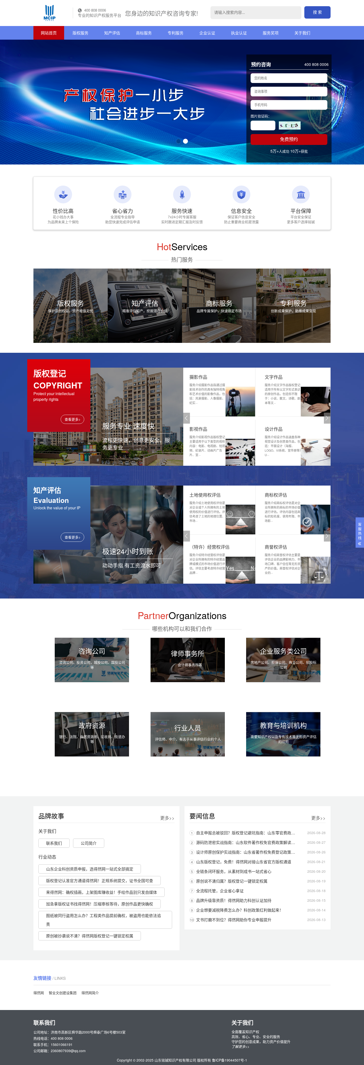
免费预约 (289, 139)
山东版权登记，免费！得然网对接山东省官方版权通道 (241, 862)
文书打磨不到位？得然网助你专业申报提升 (230, 920)
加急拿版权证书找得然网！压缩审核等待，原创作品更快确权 (99, 904)
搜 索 (317, 12)
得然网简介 (90, 992)
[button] (178, 141)
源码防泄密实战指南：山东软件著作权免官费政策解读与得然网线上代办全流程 (244, 842)
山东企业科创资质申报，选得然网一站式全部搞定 (89, 869)
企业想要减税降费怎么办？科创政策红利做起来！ (237, 910)
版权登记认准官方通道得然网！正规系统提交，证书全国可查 (99, 880)
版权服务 (80, 33)
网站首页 (49, 33)
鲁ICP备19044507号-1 (229, 1060)
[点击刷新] (290, 125)
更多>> (167, 818)
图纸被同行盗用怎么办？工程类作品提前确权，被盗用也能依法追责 (103, 920)
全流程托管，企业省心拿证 (217, 891)
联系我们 (54, 843)
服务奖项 (271, 33)
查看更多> (72, 419)
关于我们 (302, 33)
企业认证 (207, 33)
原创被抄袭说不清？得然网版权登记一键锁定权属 (89, 936)
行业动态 (47, 856)
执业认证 (239, 33)
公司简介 (89, 843)
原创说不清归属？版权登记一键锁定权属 (229, 881)
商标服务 (144, 33)
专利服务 (175, 33)
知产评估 (112, 33)
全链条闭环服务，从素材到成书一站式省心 (231, 871)
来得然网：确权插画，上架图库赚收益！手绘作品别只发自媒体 (101, 892)
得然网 (38, 992)
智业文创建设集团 (63, 992)
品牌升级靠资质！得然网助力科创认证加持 (231, 900)
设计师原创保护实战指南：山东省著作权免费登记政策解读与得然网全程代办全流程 (244, 852)
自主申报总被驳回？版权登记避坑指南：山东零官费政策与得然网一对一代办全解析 (244, 833)
